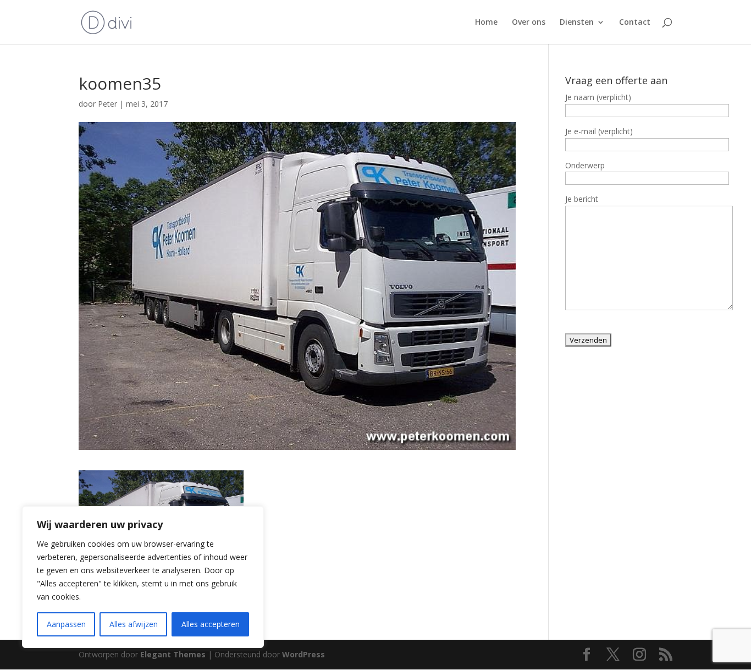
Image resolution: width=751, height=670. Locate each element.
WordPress (303, 654)
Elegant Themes (173, 654)
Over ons (528, 22)
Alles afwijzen (133, 624)
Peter (107, 103)
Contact (634, 22)
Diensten (577, 22)
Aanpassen (66, 624)
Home (486, 22)
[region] (143, 577)
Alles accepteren (210, 624)
